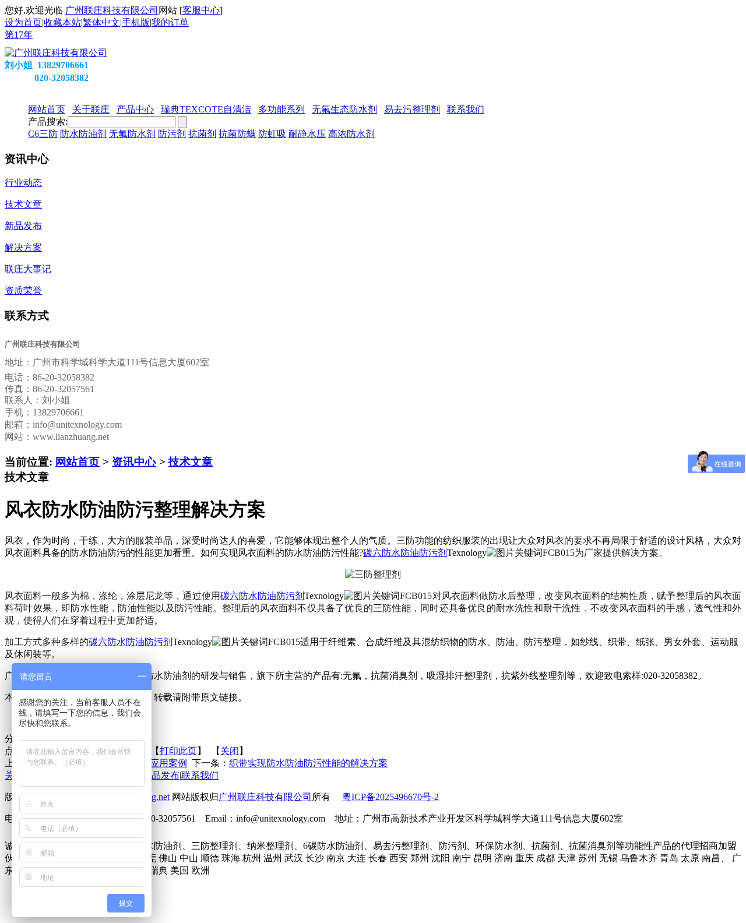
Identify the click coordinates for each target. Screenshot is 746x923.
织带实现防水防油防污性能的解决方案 (308, 763)
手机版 (136, 22)
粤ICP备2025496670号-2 (390, 797)
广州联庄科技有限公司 (112, 10)
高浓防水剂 (351, 134)
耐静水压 (307, 134)
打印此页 (178, 751)
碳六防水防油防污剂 (405, 553)
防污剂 (172, 134)
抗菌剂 (202, 134)
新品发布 (161, 775)
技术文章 (190, 462)
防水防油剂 (83, 134)
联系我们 (200, 775)
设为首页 (23, 22)
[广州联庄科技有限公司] (56, 53)
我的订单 (170, 22)
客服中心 (201, 10)
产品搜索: (48, 121)
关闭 (229, 751)
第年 (19, 35)
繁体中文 (101, 22)
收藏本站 (62, 22)
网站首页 (77, 462)
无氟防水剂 (132, 134)
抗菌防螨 (237, 134)
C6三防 (43, 134)
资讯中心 (134, 462)
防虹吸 (272, 134)
